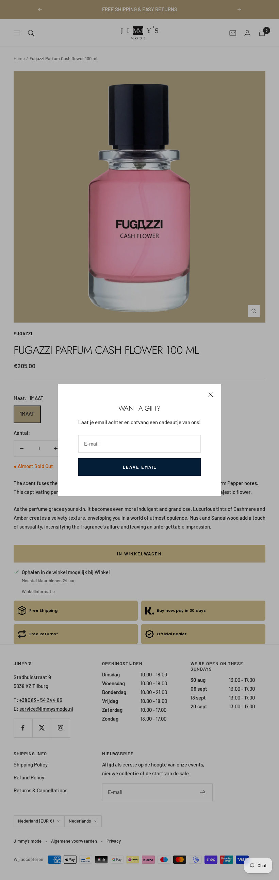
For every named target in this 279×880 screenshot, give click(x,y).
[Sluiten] (210, 394)
